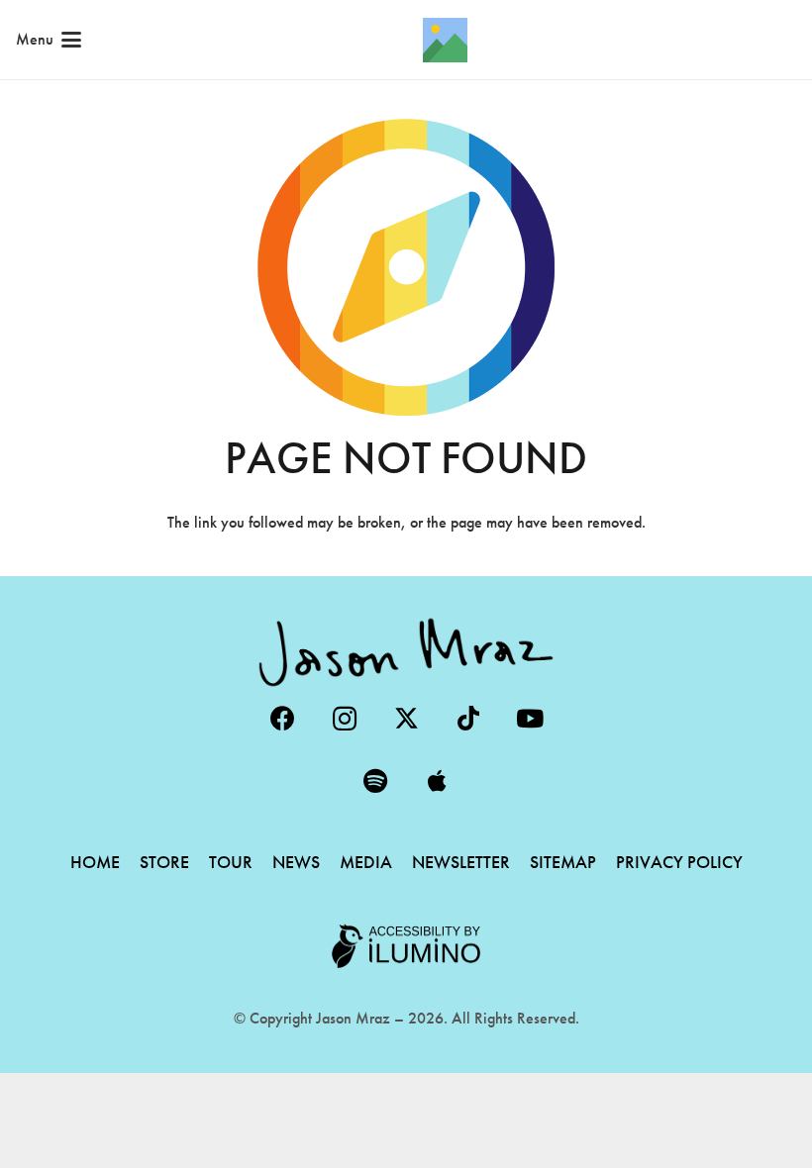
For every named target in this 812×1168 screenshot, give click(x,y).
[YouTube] (530, 719)
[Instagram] (344, 719)
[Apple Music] (437, 781)
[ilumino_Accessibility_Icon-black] (406, 946)
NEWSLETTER (461, 861)
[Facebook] (283, 719)
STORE (164, 861)
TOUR (231, 861)
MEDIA (366, 861)
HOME (95, 861)
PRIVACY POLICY (679, 861)
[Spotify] (376, 781)
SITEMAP (563, 861)
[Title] (445, 40)
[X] (406, 719)
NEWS (296, 861)
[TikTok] (468, 719)
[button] (48, 39)
